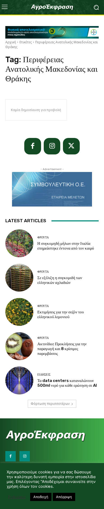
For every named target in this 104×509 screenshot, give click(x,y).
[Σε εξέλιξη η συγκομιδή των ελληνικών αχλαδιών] (19, 278)
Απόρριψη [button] (64, 497)
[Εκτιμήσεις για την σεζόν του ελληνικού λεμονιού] (19, 312)
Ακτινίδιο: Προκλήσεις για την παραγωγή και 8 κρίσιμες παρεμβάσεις (62, 349)
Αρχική (10, 42)
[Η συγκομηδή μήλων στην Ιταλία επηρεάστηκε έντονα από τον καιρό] (19, 243)
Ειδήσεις (43, 374)
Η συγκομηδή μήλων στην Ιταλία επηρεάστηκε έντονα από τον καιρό (65, 246)
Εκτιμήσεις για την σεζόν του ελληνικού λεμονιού (60, 314)
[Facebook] (32, 146)
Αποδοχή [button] (40, 497)
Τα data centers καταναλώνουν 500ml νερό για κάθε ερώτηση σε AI (67, 383)
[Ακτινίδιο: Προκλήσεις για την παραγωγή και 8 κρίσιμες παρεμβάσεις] (19, 346)
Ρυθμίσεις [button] (17, 497)
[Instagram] (52, 146)
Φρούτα (43, 237)
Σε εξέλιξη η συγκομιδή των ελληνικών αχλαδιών (59, 280)
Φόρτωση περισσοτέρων (50, 403)
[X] (71, 146)
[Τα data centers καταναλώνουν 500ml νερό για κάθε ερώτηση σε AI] (19, 380)
